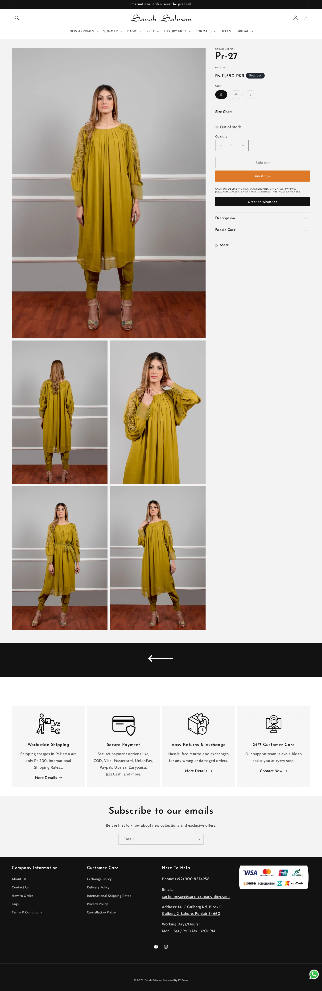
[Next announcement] (308, 4)
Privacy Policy (97, 904)
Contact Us (20, 887)
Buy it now (263, 176)
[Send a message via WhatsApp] (314, 974)
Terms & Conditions (27, 912)
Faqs (15, 904)
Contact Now (271, 771)
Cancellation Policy (101, 912)
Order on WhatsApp (262, 202)
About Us (19, 879)
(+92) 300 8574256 (192, 879)
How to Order (22, 896)
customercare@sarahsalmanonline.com (196, 896)
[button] (17, 18)
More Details (46, 777)
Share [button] (224, 245)
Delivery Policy (98, 887)
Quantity (221, 136)
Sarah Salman (153, 980)
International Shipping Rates (109, 896)
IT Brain (183, 980)
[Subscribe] (198, 839)
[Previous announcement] (13, 4)
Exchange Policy (99, 879)
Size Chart (223, 111)
